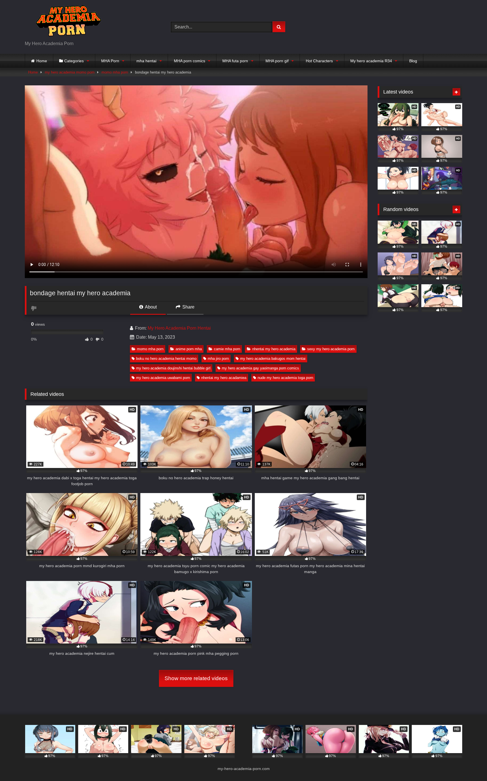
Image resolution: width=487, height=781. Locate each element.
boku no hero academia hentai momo (166, 358)
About (150, 307)
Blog (413, 61)
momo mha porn (114, 72)
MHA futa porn (235, 61)
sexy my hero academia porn (331, 349)
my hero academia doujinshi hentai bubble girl (173, 368)
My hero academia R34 (371, 61)
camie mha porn (227, 349)
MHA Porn (110, 61)
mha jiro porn (218, 358)
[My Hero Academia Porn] (67, 22)
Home (41, 61)
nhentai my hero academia (273, 349)
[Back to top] (469, 764)
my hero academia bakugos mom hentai (273, 358)
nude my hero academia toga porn (285, 378)
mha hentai (146, 61)
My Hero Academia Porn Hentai (179, 328)
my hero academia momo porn (69, 72)
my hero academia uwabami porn (163, 378)
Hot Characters (319, 61)
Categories (74, 61)
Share (187, 307)
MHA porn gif (277, 61)
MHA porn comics (189, 61)
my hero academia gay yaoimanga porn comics (260, 368)
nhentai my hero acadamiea (223, 378)
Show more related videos (196, 678)
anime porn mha (189, 349)
